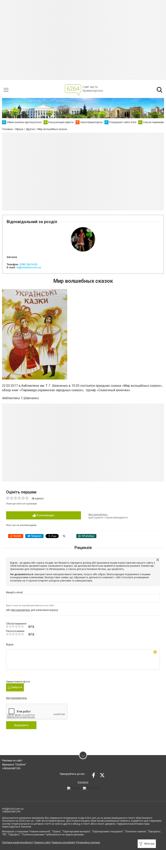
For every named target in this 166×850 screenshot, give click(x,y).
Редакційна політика (88, 842)
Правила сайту (42, 842)
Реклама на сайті (12, 760)
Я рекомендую (45, 515)
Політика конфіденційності (17, 842)
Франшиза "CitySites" (14, 764)
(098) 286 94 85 (28, 264)
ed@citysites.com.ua (28, 267)
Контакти (83, 782)
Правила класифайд (63, 842)
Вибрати (16, 687)
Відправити (21, 725)
